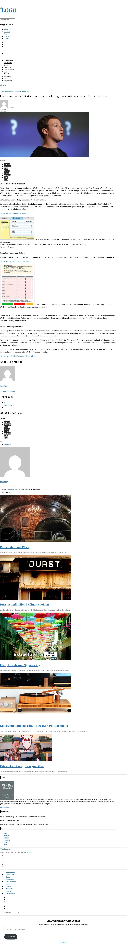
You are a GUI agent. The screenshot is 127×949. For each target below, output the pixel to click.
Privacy (6, 836)
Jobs (6, 842)
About (6, 833)
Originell (6, 74)
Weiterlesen (63, 942)
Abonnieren (11, 937)
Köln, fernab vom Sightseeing (20, 665)
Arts (5, 34)
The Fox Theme (28, 852)
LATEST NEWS (8, 60)
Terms (6, 838)
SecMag (12, 107)
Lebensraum (7, 67)
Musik (5, 72)
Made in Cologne (9, 69)
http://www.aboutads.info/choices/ (14, 213)
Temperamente (8, 81)
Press (6, 844)
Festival (6, 78)
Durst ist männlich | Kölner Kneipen (24, 604)
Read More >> (5, 807)
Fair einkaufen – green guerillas (22, 766)
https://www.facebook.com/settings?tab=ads (18, 356)
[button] (18, 912)
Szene (6, 65)
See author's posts (7, 391)
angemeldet (10, 489)
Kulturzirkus (7, 76)
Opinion (6, 38)
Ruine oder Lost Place (14, 547)
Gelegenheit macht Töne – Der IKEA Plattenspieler (34, 726)
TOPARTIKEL (8, 63)
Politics (6, 36)
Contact (7, 840)
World (6, 29)
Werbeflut (7, 445)
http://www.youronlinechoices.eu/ (14, 261)
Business (7, 32)
